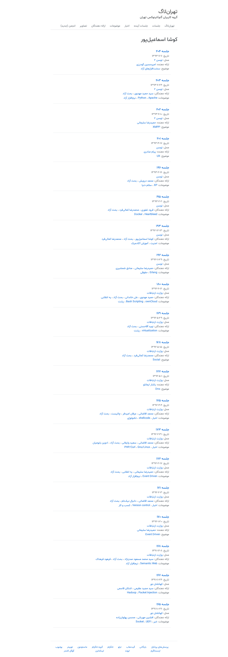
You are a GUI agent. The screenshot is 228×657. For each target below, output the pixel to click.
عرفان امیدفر (129, 414)
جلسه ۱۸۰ (163, 284)
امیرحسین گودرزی (146, 64)
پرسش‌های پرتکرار (159, 647)
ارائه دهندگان (98, 26)
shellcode (144, 418)
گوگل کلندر (69, 650)
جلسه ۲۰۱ (163, 138)
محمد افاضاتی (146, 414)
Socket (140, 622)
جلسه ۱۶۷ (162, 575)
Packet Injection (148, 592)
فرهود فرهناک (103, 559)
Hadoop (131, 592)
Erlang (153, 272)
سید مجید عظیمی (143, 588)
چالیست (116, 414)
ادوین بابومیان (100, 443)
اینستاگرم (155, 650)
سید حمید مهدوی (143, 93)
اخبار (127, 26)
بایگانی (143, 647)
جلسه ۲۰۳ (162, 80)
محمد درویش (146, 181)
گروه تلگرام (97, 647)
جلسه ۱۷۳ (162, 429)
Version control (141, 505)
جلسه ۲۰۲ (162, 109)
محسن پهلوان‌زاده (125, 617)
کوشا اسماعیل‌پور (144, 239)
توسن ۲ (158, 60)
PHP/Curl (129, 447)
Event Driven (150, 476)
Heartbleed (151, 214)
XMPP (156, 127)
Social (156, 360)
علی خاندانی (131, 297)
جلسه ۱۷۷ (162, 371)
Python (142, 98)
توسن (159, 147)
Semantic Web (148, 563)
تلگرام (110, 647)
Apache (152, 98)
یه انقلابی (106, 297)
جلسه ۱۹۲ (163, 255)
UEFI (148, 622)
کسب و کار (124, 505)
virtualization (149, 331)
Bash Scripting (134, 301)
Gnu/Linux (144, 447)
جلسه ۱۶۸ (162, 546)
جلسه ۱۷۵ (162, 400)
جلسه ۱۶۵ (162, 604)
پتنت (121, 301)
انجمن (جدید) (68, 26)
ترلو (119, 647)
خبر (155, 622)
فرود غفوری (147, 210)
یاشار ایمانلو (149, 385)
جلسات (156, 26)
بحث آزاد (127, 93)
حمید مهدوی (146, 297)
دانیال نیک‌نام (129, 501)
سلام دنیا (147, 185)
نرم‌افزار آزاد (130, 98)
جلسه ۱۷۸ (162, 342)
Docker (138, 214)
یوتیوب (58, 647)
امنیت (153, 243)
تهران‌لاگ (167, 11)
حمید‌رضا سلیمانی (146, 123)
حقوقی (144, 272)
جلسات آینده (141, 26)
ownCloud (151, 301)
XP (155, 185)
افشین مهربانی (145, 617)
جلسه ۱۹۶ (163, 168)
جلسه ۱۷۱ (163, 488)
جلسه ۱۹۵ (163, 197)
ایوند (127, 650)
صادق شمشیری (124, 268)
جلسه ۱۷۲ (162, 459)
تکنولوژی (132, 418)
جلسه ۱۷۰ (163, 517)
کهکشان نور (156, 584)
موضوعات (115, 26)
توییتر (70, 647)
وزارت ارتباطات (155, 293)
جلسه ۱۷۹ (162, 313)
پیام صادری (150, 152)
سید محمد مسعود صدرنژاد (139, 559)
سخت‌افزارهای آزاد (150, 69)
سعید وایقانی (129, 443)
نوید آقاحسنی (146, 326)
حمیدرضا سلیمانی (144, 268)
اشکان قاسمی (124, 588)
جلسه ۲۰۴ (162, 51)
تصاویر (83, 26)
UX (158, 156)
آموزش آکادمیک (139, 243)
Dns (157, 389)
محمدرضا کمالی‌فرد (129, 210)
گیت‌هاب (130, 647)
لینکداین (99, 650)
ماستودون (82, 647)
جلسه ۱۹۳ (162, 226)
